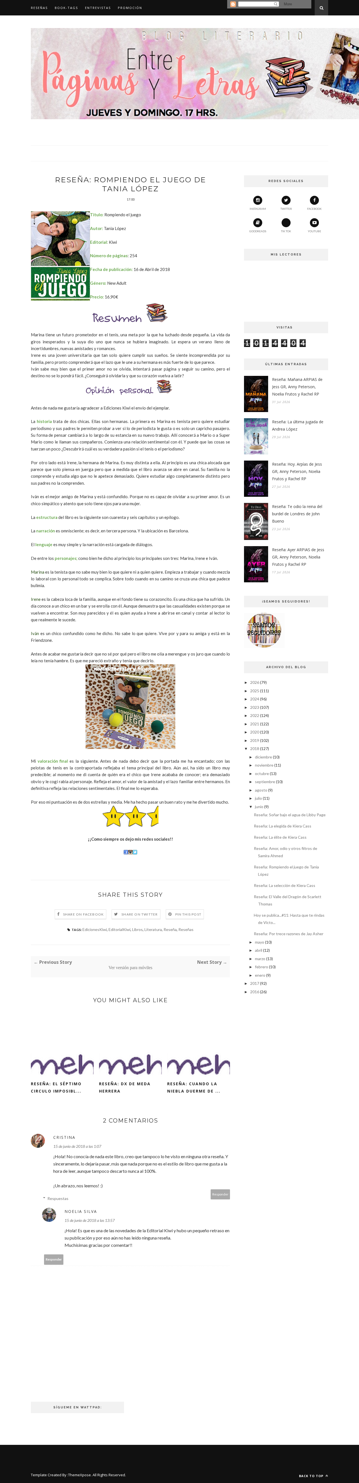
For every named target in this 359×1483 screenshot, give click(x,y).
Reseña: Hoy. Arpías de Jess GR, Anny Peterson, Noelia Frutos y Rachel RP (297, 471)
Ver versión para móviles (130, 967)
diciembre (263, 757)
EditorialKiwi (119, 929)
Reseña (170, 929)
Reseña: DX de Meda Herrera (125, 1087)
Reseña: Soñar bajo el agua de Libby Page (290, 814)
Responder (220, 1194)
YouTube (314, 231)
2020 (254, 732)
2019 (254, 740)
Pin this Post (188, 914)
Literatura (153, 929)
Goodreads (257, 231)
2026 (254, 682)
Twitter (286, 208)
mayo (259, 942)
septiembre (265, 781)
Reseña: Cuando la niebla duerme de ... (193, 1087)
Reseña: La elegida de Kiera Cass (282, 826)
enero (260, 975)
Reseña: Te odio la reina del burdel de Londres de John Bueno (297, 514)
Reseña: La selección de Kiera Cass (284, 885)
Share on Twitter (139, 914)
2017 (254, 983)
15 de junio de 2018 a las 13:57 (90, 1220)
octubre (262, 773)
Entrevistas (98, 8)
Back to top (312, 1476)
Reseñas (39, 8)
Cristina (64, 1137)
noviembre (264, 765)
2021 (254, 723)
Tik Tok (286, 231)
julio (258, 798)
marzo (260, 958)
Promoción (130, 8)
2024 (254, 698)
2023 (254, 707)
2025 (254, 690)
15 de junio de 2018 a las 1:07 (77, 1146)
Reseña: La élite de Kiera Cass (280, 837)
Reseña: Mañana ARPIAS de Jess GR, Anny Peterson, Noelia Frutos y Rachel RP (297, 387)
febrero (261, 966)
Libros (137, 929)
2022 (254, 715)
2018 (254, 748)
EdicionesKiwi (94, 929)
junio (259, 806)
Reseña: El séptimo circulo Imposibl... (56, 1087)
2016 (254, 991)
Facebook (314, 208)
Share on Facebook (83, 914)
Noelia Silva (81, 1211)
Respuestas (57, 1198)
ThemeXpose (79, 1474)
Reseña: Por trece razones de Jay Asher (288, 933)
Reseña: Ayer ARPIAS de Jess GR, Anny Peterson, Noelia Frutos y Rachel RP (298, 557)
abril (258, 950)
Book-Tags (66, 8)
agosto (261, 790)
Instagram (258, 208)
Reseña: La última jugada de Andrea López (297, 425)
